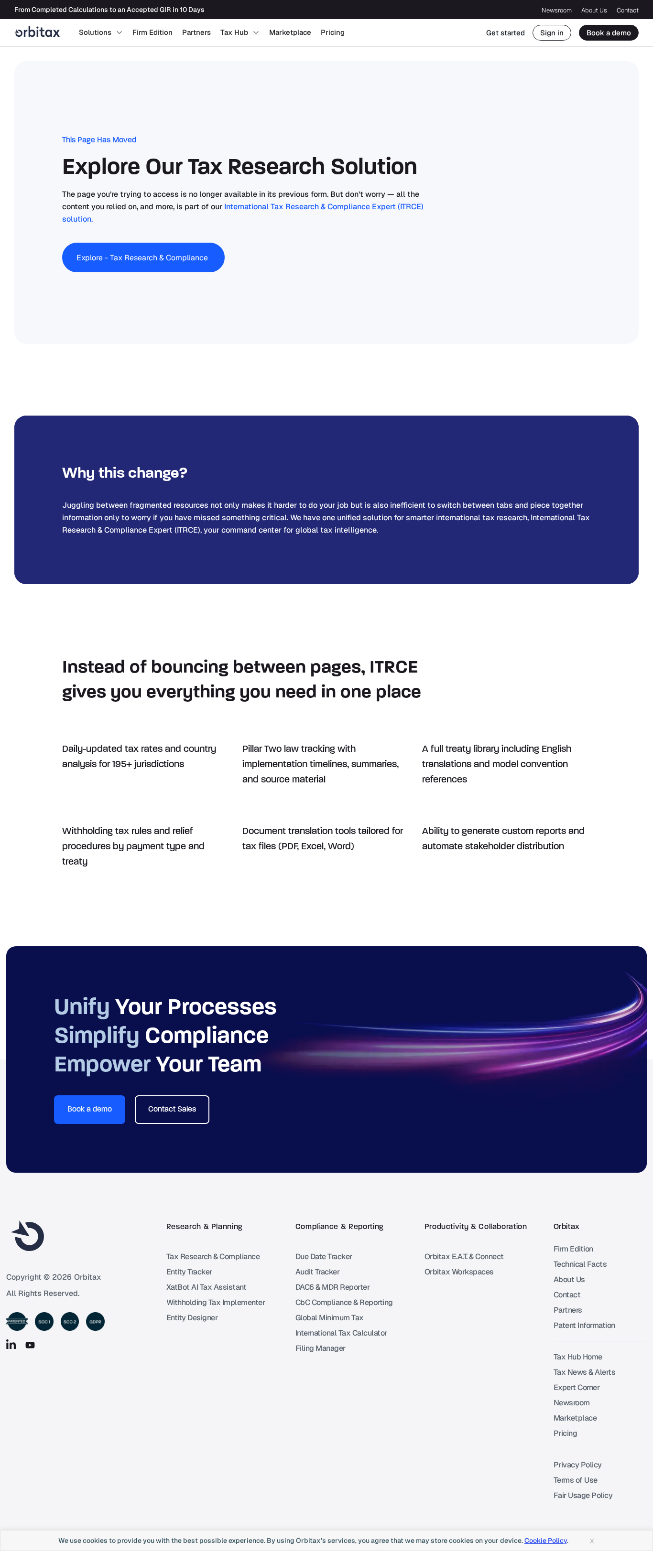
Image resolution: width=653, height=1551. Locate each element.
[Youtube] (30, 1345)
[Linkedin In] (11, 1345)
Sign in (552, 32)
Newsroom (557, 10)
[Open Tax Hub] (256, 32)
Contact (628, 10)
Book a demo (609, 32)
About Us (594, 10)
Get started (505, 32)
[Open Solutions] (119, 32)
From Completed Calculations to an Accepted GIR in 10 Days (109, 10)
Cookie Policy (545, 1540)
